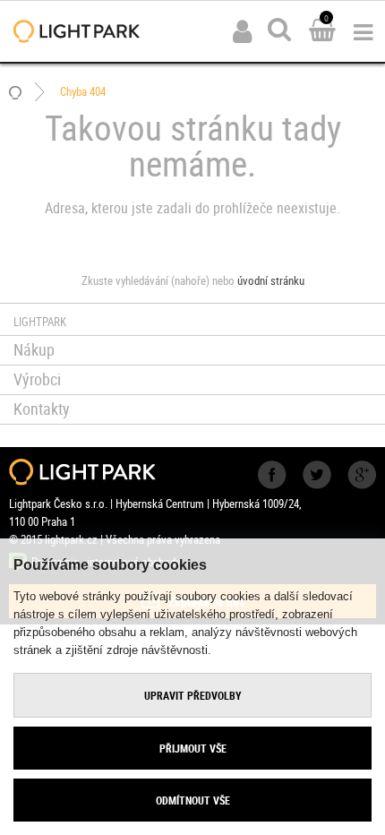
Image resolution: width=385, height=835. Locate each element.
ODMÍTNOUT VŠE (193, 800)
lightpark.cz (76, 31)
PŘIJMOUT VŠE (193, 748)
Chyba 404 (83, 91)
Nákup (34, 349)
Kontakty (41, 408)
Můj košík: (322, 31)
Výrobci (37, 379)
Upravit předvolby (193, 695)
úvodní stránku (270, 280)
